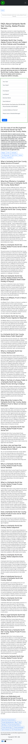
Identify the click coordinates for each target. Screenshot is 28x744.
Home (2, 10)
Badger (3, 152)
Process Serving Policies (14, 724)
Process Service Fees (7, 727)
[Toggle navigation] (25, 2)
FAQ (20, 722)
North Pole (14, 155)
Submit (4, 120)
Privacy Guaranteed (18, 727)
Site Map (4, 724)
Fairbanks (14, 152)
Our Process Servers (17, 729)
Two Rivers (9, 157)
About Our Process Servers (8, 720)
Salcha (20, 155)
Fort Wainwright (6, 155)
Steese (3, 157)
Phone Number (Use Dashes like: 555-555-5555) (13, 104)
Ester (8, 152)
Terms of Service (6, 729)
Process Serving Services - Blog (9, 722)
